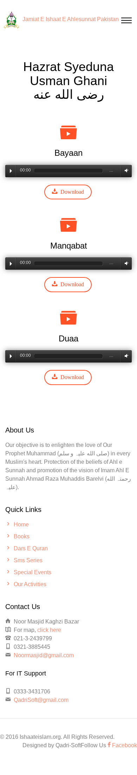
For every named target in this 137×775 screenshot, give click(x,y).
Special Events (32, 572)
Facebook (124, 745)
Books (22, 536)
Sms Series (28, 560)
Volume (125, 171)
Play (11, 171)
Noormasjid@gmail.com (44, 655)
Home (21, 524)
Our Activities (30, 584)
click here (49, 630)
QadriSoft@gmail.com (41, 700)
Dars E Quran (31, 548)
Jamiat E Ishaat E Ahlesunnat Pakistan (70, 19)
